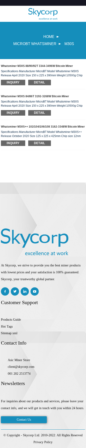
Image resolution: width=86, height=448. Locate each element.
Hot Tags (7, 326)
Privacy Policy (43, 442)
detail (39, 82)
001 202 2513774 (19, 373)
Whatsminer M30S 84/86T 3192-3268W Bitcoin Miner (35, 96)
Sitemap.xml (9, 333)
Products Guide (11, 319)
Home (48, 37)
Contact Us (24, 419)
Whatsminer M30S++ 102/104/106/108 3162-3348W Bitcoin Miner (43, 126)
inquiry (13, 82)
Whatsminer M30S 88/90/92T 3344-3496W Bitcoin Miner (37, 66)
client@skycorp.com (21, 366)
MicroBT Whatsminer (34, 44)
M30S (69, 44)
